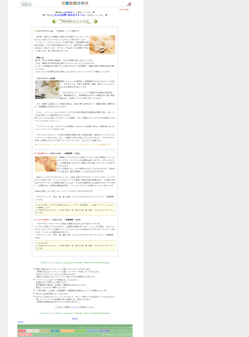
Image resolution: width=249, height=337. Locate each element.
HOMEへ (21, 322)
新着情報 (68, 12)
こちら (73, 307)
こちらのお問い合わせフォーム (68, 15)
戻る (75, 319)
